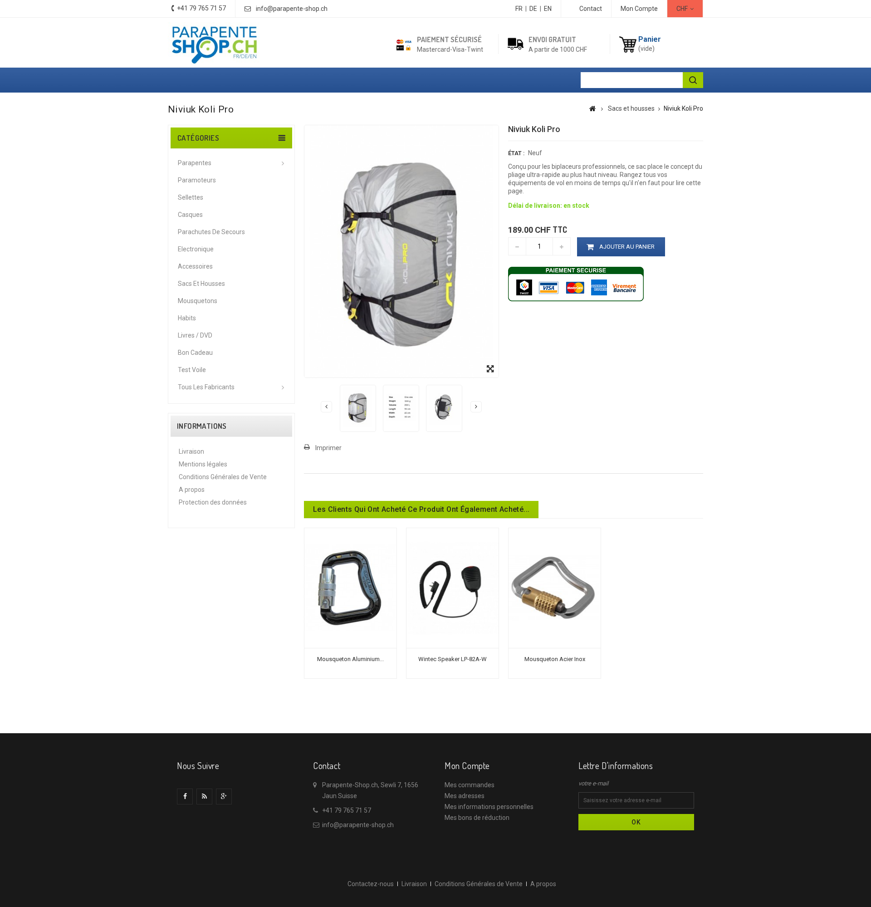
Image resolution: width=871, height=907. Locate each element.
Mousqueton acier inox (554, 659)
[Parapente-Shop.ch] (214, 43)
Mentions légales (203, 464)
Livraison (191, 451)
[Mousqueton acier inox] (555, 587)
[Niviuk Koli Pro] (358, 407)
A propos (192, 489)
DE (533, 8)
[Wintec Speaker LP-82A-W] (452, 587)
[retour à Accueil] (592, 108)
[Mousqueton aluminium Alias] (350, 587)
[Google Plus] (223, 796)
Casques (190, 214)
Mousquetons (197, 300)
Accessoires (195, 266)
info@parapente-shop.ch (292, 8)
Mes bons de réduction (477, 817)
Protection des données (213, 502)
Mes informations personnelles (489, 806)
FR (519, 8)
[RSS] (204, 796)
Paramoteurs (197, 180)
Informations (202, 426)
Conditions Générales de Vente (223, 476)
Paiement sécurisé (449, 39)
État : (516, 153)
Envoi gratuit (552, 39)
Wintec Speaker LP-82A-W (452, 659)
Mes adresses (464, 795)
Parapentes (194, 163)
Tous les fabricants (206, 387)
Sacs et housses (201, 283)
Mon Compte (639, 8)
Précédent (326, 406)
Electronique (196, 249)
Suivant (476, 406)
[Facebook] (184, 796)
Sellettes (190, 197)
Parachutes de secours (211, 231)
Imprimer (328, 447)
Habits (187, 318)
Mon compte (467, 765)
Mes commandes (469, 785)
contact (590, 8)
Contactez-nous (370, 883)
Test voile (192, 369)
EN (548, 8)
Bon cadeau (195, 352)
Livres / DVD (195, 335)
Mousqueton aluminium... (350, 659)
